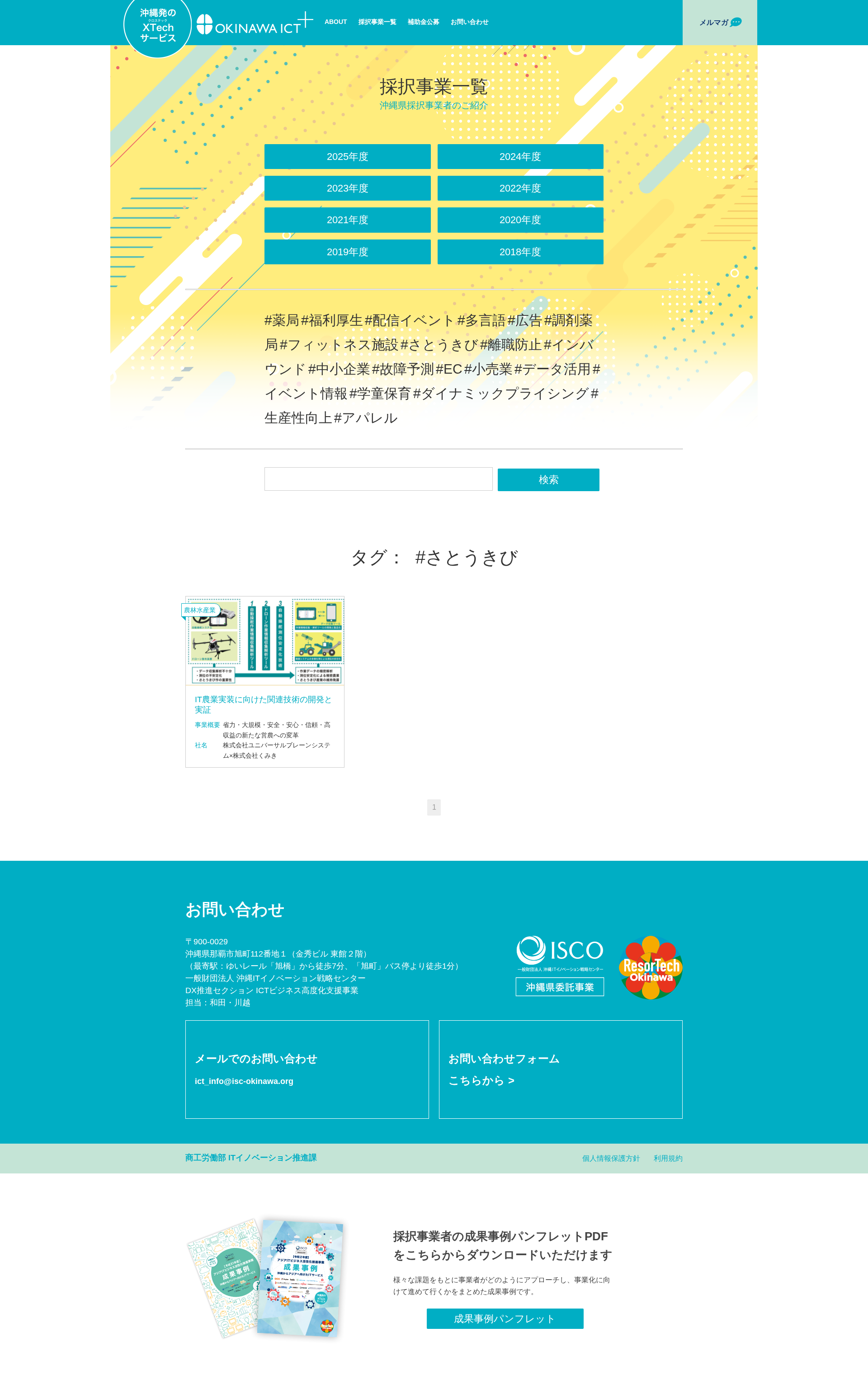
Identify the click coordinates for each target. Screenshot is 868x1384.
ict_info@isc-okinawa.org (244, 1081)
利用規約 (668, 1158)
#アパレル (366, 417)
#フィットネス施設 (339, 344)
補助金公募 (423, 21)
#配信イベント (410, 320)
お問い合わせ (470, 21)
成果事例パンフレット (505, 1318)
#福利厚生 (332, 320)
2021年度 (347, 219)
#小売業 (488, 368)
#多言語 (482, 320)
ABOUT (336, 21)
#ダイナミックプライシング (501, 393)
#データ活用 (552, 368)
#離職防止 (511, 344)
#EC (449, 368)
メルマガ (713, 22)
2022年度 (520, 188)
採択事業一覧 (377, 21)
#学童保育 (380, 393)
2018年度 (520, 252)
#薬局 (281, 320)
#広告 (525, 320)
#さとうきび (439, 344)
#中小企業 (339, 368)
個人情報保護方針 (611, 1158)
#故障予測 (403, 368)
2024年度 (520, 156)
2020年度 (520, 219)
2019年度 (347, 252)
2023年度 (347, 188)
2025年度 (347, 156)
